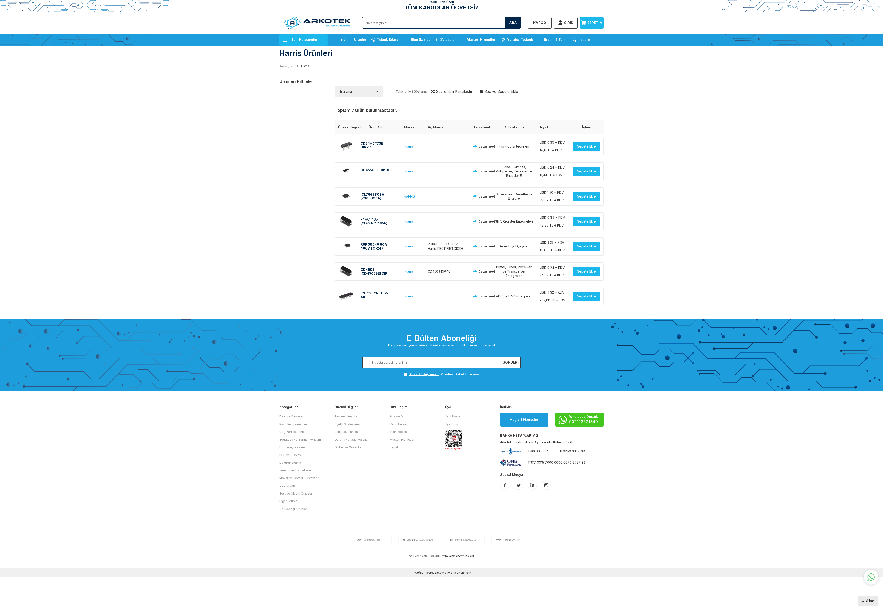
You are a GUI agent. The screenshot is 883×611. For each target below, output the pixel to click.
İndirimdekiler (399, 432)
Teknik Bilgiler (388, 39)
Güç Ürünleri (288, 485)
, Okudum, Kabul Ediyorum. (444, 374)
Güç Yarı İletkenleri (293, 432)
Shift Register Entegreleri (514, 221)
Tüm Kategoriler (304, 39)
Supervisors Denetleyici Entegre (514, 196)
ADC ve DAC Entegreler (514, 296)
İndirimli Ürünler (353, 39)
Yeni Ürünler (398, 424)
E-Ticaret (427, 572)
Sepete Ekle (586, 146)
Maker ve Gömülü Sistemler (299, 478)
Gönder (509, 362)
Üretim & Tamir (556, 39)
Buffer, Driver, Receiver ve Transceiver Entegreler (514, 271)
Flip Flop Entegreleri (514, 146)
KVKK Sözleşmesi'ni (424, 374)
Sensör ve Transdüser (295, 470)
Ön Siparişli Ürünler (293, 509)
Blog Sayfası (421, 39)
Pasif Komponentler (293, 424)
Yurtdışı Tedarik (520, 39)
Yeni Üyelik (453, 416)
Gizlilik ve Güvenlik (348, 447)
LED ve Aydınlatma (292, 447)
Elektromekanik (290, 462)
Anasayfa (285, 66)
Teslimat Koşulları (347, 416)
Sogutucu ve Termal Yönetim (300, 439)
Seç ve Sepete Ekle (500, 91)
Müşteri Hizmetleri (481, 39)
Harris (409, 146)
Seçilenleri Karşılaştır (454, 91)
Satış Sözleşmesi (346, 432)
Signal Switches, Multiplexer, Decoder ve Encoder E (514, 171)
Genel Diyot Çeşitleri (514, 246)
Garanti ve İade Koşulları (352, 439)
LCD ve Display (290, 455)
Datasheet (483, 146)
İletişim (584, 39)
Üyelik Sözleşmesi (347, 424)
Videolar (449, 39)
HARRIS (409, 196)
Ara (513, 22)
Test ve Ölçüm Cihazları (296, 493)
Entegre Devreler (291, 416)
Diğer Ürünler (288, 501)
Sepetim (395, 447)
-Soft (416, 572)
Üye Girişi (452, 424)
